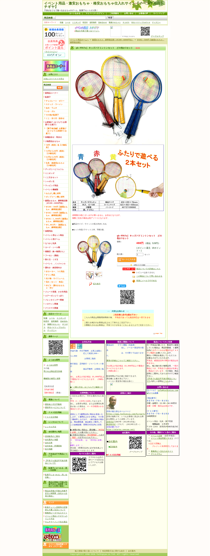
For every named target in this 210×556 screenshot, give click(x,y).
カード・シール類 (52, 247)
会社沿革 (48, 443)
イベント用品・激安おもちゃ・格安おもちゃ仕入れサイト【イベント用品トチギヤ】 (104, 5)
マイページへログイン (95, 13)
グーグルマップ (157, 36)
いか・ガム (50, 111)
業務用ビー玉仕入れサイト (162, 451)
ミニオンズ (76, 22)
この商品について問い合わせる (149, 276)
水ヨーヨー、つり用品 (55, 271)
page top (158, 333)
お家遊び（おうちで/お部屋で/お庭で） (56, 123)
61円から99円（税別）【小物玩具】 (55, 158)
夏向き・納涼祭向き (53, 268)
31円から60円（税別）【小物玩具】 (55, 152)
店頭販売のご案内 (52, 436)
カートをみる (74, 13)
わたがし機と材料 (53, 193)
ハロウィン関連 (51, 304)
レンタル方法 (50, 427)
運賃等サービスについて (55, 407)
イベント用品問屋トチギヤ (162, 438)
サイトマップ (158, 13)
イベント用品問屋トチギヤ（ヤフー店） (58, 545)
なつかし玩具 (50, 243)
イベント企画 (156, 436)
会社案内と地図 (55, 432)
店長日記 (110, 422)
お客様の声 (143, 13)
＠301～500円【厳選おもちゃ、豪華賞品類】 (57, 214)
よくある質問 (52, 365)
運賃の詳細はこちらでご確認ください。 (123, 360)
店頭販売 (113, 447)
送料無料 (93, 22)
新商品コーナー (51, 93)
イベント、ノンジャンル (55, 264)
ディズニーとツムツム (54, 169)
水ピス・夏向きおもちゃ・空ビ (55, 286)
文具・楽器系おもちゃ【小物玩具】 (55, 164)
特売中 (85, 22)
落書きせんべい (115, 22)
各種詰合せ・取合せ (53, 137)
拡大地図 (48, 449)
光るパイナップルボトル (140, 22)
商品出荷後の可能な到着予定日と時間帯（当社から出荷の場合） (58, 484)
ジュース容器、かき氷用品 (56, 292)
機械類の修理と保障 (52, 378)
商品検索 (48, 17)
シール (67, 22)
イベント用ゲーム (52, 239)
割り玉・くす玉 (51, 259)
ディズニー (156, 22)
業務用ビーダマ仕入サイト (56, 513)
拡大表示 (96, 284)
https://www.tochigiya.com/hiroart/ (125, 414)
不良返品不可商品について (58, 455)
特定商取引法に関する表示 (113, 551)
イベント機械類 (51, 189)
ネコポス (126, 22)
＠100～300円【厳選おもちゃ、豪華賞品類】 (57, 208)
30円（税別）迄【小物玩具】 (56, 146)
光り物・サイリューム (55, 278)
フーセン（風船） (52, 255)
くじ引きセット (51, 177)
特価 (61, 22)
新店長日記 (111, 424)
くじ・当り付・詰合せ (55, 118)
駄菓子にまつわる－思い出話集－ (58, 469)
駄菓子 (48, 97)
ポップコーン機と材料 (55, 197)
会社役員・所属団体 (53, 446)
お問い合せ (128, 13)
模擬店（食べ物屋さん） (55, 251)
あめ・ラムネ (51, 108)
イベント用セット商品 (54, 235)
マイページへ (51, 52)
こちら (166, 381)
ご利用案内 (114, 13)
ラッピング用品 (51, 185)
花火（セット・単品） (55, 282)
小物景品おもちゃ (52, 141)
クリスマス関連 (51, 308)
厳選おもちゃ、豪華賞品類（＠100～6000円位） (56, 202)
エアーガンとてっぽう (54, 296)
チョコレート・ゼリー (55, 101)
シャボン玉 (49, 181)
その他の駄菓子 (52, 115)
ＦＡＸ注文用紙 (55, 412)
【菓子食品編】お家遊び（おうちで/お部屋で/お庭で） (56, 130)
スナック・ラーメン (54, 104)
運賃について (54, 399)
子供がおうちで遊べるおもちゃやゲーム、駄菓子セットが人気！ (71, 10)
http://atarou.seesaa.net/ (120, 429)
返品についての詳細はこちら (148, 269)
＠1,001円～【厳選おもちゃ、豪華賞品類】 (56, 226)
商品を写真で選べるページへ (87, 31)
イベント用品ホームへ (79, 40)
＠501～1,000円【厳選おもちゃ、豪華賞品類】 (57, 220)
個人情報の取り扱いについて (87, 551)
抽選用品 (49, 231)
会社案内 (112, 441)
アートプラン (156, 454)
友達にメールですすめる (146, 280)
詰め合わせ (102, 22)
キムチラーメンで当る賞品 (56, 522)
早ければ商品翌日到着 (53, 371)
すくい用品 (50, 275)
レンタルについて (56, 422)
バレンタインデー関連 (54, 300)
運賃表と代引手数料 (53, 404)
